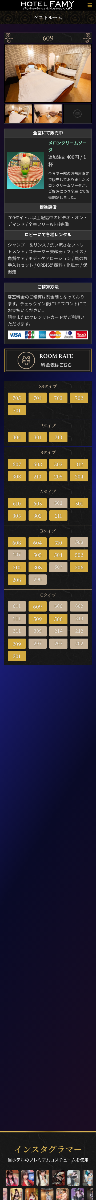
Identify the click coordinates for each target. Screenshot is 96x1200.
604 (37, 542)
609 (37, 606)
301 (37, 437)
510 (58, 542)
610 (17, 503)
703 (58, 397)
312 (79, 464)
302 (37, 515)
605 (37, 503)
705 (17, 397)
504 (58, 554)
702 (79, 397)
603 (37, 464)
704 (37, 397)
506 (58, 619)
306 (79, 567)
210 (37, 476)
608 (16, 542)
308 (37, 567)
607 (17, 464)
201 (17, 656)
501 (79, 503)
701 (17, 410)
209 (17, 643)
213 (58, 437)
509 (37, 619)
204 (79, 476)
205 (58, 476)
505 (37, 554)
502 (79, 554)
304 (17, 437)
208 (17, 579)
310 (17, 567)
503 (58, 464)
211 (58, 515)
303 (17, 476)
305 (17, 515)
